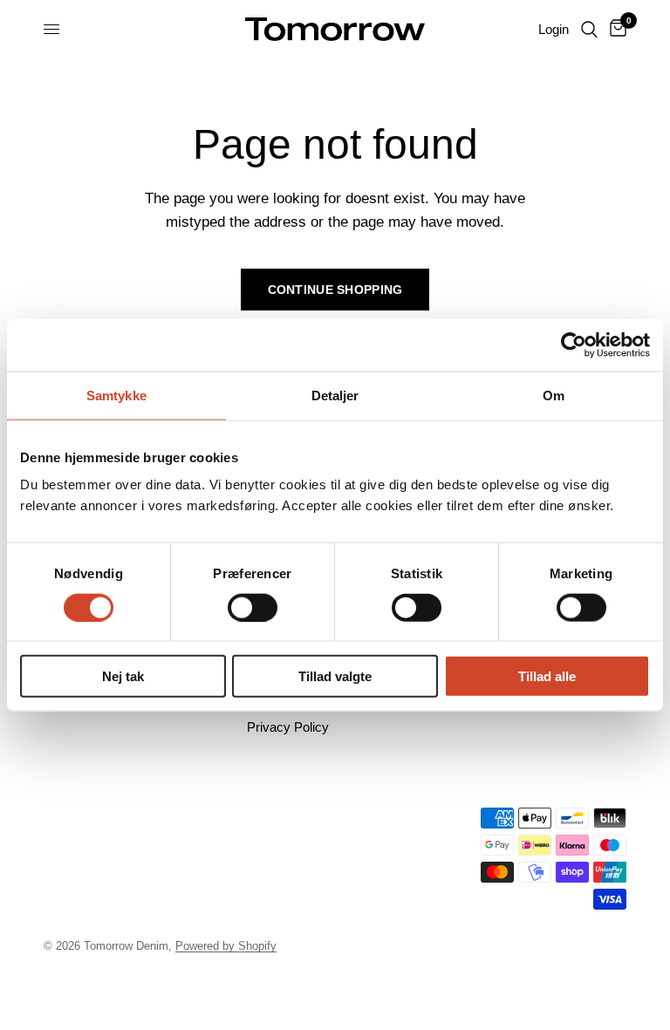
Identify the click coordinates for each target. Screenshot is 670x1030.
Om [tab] (553, 394)
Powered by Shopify (226, 945)
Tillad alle (547, 676)
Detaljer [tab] (335, 394)
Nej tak (123, 676)
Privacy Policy (288, 727)
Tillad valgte (335, 676)
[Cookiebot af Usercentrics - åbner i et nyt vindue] (573, 344)
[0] (615, 29)
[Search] (589, 29)
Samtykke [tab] (116, 394)
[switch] (252, 607)
